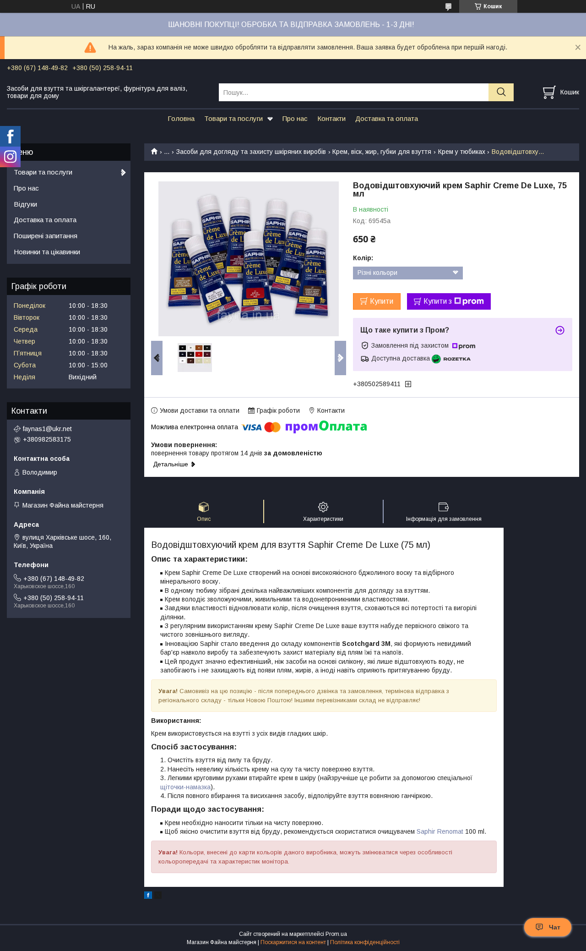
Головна (181, 118)
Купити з (437, 301)
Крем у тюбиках (461, 151)
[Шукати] (501, 92)
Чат (554, 927)
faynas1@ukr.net (47, 428)
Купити (381, 301)
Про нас (295, 118)
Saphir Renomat (440, 831)
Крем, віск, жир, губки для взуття (381, 151)
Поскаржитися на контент (293, 942)
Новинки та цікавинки (47, 252)
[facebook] (148, 896)
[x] (158, 896)
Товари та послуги (233, 118)
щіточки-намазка (185, 787)
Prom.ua (336, 934)
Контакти (331, 118)
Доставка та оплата (386, 118)
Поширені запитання (45, 236)
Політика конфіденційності (365, 942)
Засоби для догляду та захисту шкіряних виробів (251, 151)
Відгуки (25, 204)
